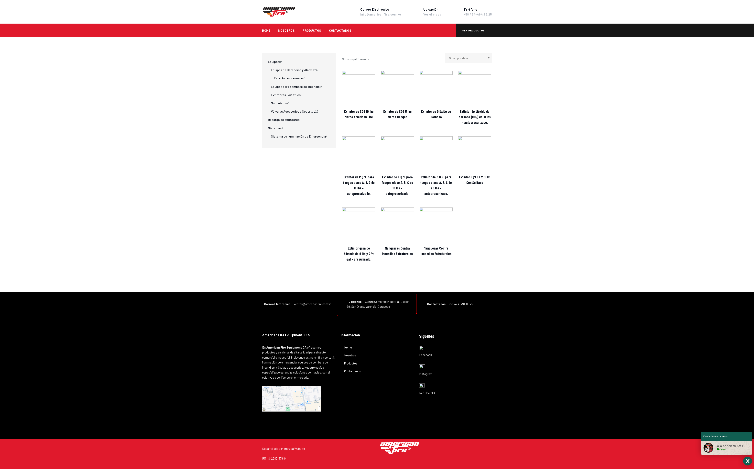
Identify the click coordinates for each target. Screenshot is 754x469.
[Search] (449, 30)
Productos (312, 30)
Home (266, 30)
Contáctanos (340, 30)
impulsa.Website (294, 448)
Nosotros (286, 30)
